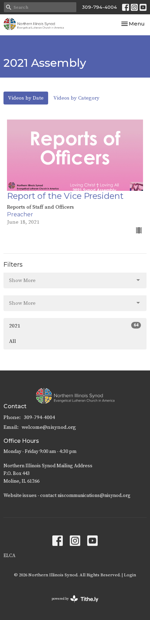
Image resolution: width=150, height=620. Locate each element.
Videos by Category (76, 98)
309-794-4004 (99, 7)
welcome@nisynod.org (49, 427)
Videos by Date (26, 98)
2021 (73, 325)
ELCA (9, 556)
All (12, 341)
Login (130, 575)
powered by (71, 605)
